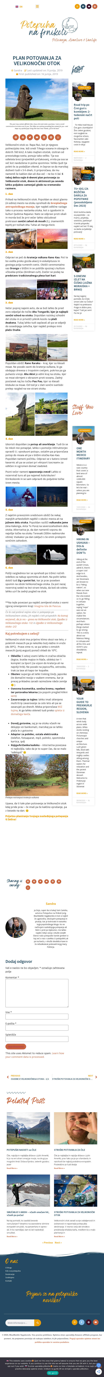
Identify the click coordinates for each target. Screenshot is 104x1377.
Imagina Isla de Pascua (47, 606)
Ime (8, 1012)
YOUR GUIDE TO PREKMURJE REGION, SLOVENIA (84, 705)
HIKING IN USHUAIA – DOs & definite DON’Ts (83, 546)
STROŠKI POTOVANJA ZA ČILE (69, 1149)
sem (13, 695)
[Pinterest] (89, 1322)
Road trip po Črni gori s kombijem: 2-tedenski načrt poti (83, 111)
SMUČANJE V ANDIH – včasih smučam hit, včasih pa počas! (28, 1214)
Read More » (79, 151)
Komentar (12, 977)
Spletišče (10, 1034)
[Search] (37, 1322)
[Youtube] (96, 1322)
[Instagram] (74, 1322)
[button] (37, 6)
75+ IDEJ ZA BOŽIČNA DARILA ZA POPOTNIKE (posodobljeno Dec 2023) (83, 197)
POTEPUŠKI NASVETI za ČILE (21, 1149)
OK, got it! (52, 1373)
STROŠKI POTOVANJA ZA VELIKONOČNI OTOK (74, 1214)
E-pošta (10, 1023)
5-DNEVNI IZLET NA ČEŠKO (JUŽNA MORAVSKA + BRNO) (83, 282)
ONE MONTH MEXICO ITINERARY (83, 453)
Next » (58, 1242)
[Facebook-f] (81, 1322)
